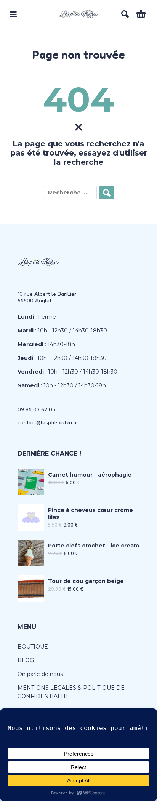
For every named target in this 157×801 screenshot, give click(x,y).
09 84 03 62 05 (36, 409)
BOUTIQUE (33, 646)
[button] (13, 14)
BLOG (26, 660)
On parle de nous (40, 674)
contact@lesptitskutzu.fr (47, 422)
